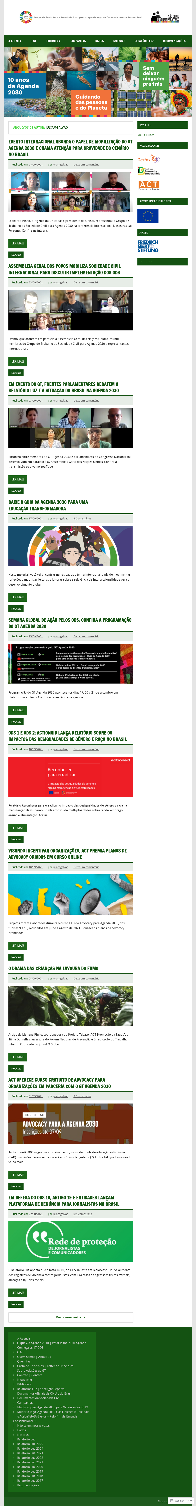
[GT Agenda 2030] (98, 23)
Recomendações (174, 41)
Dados (99, 41)
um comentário (83, 1214)
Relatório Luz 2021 (30, 1462)
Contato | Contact (29, 1375)
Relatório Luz (144, 41)
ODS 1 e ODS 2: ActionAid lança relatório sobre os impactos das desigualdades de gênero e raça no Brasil (67, 735)
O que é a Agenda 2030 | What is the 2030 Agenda (51, 1343)
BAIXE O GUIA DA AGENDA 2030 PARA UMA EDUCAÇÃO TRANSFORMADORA (48, 505)
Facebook (147, 261)
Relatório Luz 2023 (30, 1453)
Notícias (119, 41)
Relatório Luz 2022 (30, 1458)
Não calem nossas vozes (33, 1425)
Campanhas (78, 41)
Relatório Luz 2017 (30, 1480)
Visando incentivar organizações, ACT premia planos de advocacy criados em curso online (67, 853)
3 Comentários (82, 518)
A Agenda (14, 41)
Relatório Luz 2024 (30, 1448)
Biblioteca (53, 41)
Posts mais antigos (70, 1317)
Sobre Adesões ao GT (31, 1370)
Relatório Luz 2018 (30, 1476)
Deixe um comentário (86, 164)
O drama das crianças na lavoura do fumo (53, 968)
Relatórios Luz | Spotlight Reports (40, 1389)
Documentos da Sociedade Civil (38, 1398)
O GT (33, 41)
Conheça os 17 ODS (30, 1347)
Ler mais (17, 243)
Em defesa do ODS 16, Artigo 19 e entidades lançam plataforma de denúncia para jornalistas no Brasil (63, 1200)
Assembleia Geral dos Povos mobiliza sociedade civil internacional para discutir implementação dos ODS (64, 269)
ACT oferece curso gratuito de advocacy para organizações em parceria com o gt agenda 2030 (59, 1083)
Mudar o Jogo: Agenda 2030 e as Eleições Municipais (53, 1412)
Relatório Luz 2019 (30, 1471)
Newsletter (24, 1380)
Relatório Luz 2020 (30, 1467)
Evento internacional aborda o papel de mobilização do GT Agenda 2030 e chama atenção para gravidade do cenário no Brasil (70, 148)
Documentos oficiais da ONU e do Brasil (44, 1393)
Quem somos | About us (34, 1357)
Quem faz (23, 1361)
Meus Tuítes (145, 135)
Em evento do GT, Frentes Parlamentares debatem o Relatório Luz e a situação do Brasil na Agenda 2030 (63, 387)
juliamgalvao (60, 164)
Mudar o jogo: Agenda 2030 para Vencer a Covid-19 (52, 1407)
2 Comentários (82, 1096)
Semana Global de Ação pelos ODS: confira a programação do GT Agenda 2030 (69, 623)
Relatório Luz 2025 (30, 1444)
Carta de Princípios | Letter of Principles (45, 1366)
